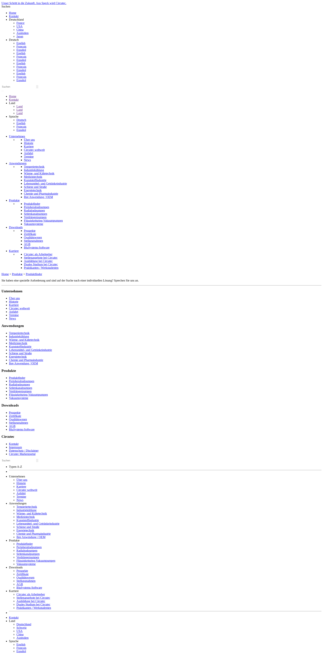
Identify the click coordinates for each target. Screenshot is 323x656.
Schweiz (21, 627)
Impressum (15, 447)
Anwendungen (18, 163)
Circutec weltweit (34, 149)
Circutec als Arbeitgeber (38, 254)
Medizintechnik (33, 176)
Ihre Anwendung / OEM (38, 197)
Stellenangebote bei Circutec (41, 257)
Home (12, 12)
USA (19, 26)
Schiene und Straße (35, 186)
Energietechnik (33, 190)
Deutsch (21, 119)
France (20, 23)
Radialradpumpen (34, 210)
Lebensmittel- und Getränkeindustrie (45, 183)
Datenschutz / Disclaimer (24, 450)
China (20, 29)
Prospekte (30, 230)
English (20, 43)
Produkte (14, 200)
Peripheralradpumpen (36, 207)
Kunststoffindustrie (35, 180)
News (27, 160)
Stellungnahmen (33, 240)
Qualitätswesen (33, 237)
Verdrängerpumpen (35, 217)
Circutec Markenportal (22, 454)
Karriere (29, 146)
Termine (29, 156)
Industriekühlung (34, 170)
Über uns (29, 139)
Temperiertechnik (34, 166)
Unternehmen (17, 136)
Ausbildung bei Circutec (38, 261)
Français (21, 46)
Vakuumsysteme (33, 224)
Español (21, 49)
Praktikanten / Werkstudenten (41, 267)
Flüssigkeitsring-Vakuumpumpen (43, 220)
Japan (19, 36)
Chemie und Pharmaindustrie (41, 193)
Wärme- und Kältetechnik (39, 173)
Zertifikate (30, 234)
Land (19, 106)
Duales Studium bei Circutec (41, 264)
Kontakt (14, 16)
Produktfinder (32, 203)
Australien (22, 33)
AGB (27, 244)
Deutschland (23, 624)
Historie (28, 143)
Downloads (16, 227)
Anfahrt (28, 153)
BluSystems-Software (37, 247)
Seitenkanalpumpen (35, 213)
